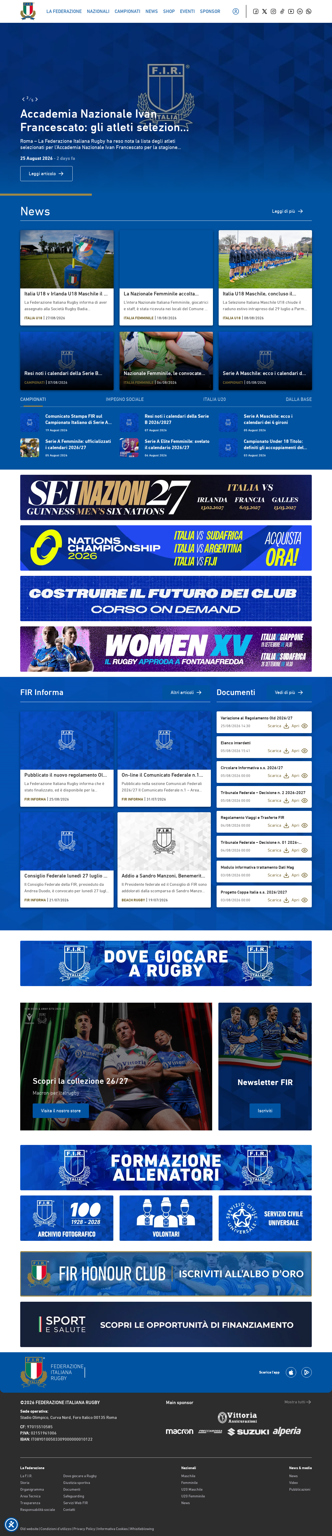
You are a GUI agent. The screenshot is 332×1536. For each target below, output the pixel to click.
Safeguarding (73, 1496)
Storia (24, 1483)
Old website (29, 1529)
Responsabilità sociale (37, 1509)
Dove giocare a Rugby (80, 1476)
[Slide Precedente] (23, 99)
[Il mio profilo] (236, 11)
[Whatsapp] (309, 11)
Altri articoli (182, 692)
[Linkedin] (300, 11)
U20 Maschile (192, 1489)
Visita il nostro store (61, 1110)
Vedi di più (285, 692)
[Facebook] (256, 11)
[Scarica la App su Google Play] (306, 1372)
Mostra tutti (295, 1401)
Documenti (71, 1489)
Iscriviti (265, 1110)
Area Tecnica (30, 1496)
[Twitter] (264, 11)
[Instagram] (273, 11)
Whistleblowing (142, 1529)
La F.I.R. (26, 1476)
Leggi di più (283, 211)
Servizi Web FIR (75, 1503)
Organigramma (32, 1489)
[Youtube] (291, 11)
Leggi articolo (42, 173)
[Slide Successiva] (36, 99)
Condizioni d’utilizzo (55, 1529)
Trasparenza (30, 1503)
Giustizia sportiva (76, 1483)
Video (293, 1483)
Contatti (69, 1509)
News (185, 1503)
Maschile (188, 1476)
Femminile (189, 1483)
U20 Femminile (193, 1496)
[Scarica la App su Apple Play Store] (291, 1372)
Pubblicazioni (299, 1489)
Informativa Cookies (112, 1529)
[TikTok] (282, 11)
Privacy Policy (84, 1529)
